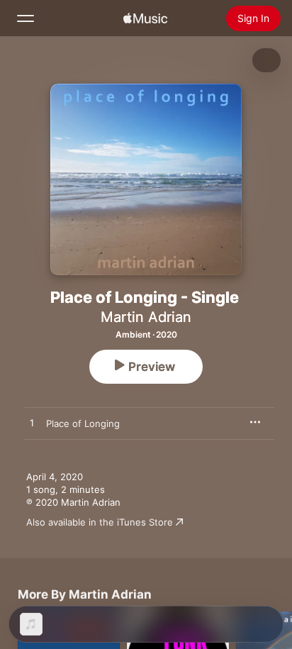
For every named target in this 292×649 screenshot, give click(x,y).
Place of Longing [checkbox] (83, 423)
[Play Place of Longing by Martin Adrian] (32, 423)
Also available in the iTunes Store (99, 522)
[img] (145, 18)
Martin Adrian (146, 317)
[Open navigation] (25, 18)
